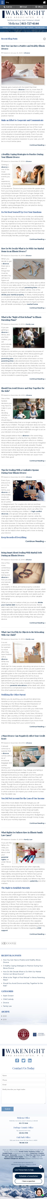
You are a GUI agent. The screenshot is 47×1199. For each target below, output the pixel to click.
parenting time (31, 288)
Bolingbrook (14, 1158)
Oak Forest (36, 1155)
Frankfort (41, 1153)
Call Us (9, 7)
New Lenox (5, 1155)
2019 (3, 1020)
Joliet (34, 1157)
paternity (34, 881)
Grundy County (23, 1151)
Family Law (30, 324)
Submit (7, 1109)
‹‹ (2, 943)
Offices (40, 7)
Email (24, 7)
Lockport (11, 1157)
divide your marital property (12, 295)
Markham (22, 1158)
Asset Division (8, 996)
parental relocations (18, 685)
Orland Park (34, 1153)
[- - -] (2, 2)
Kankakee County (34, 1151)
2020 (4, 1016)
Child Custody (8, 999)
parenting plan (7, 359)
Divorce (27, 53)
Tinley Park (29, 1155)
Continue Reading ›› (38, 145)
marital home (32, 304)
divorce (21, 90)
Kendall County (7, 1153)
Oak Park (29, 27)
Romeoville (13, 1155)
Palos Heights (19, 1157)
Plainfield (7, 1158)
